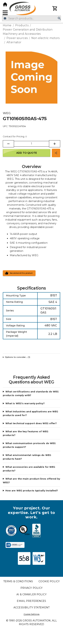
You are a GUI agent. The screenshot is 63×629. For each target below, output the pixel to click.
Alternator (13, 42)
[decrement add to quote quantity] (8, 143)
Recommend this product (21, 273)
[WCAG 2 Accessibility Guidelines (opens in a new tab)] (39, 558)
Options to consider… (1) (17, 357)
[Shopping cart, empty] (55, 8)
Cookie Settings (32, 614)
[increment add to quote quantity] (54, 143)
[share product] (56, 153)
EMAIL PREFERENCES (31, 601)
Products (22, 25)
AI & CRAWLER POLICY (31, 594)
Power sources (17, 38)
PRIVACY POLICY (31, 587)
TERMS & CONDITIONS (18, 581)
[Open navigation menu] (5, 12)
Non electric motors (45, 38)
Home (7, 25)
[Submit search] (59, 18)
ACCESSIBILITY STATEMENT (31, 607)
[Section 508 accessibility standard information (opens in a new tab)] (24, 558)
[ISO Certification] (11, 531)
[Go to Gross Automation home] (5, 4)
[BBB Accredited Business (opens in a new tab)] (36, 531)
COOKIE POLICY (49, 581)
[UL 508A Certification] (24, 531)
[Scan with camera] (5, 18)
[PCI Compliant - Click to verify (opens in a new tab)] (15, 545)
